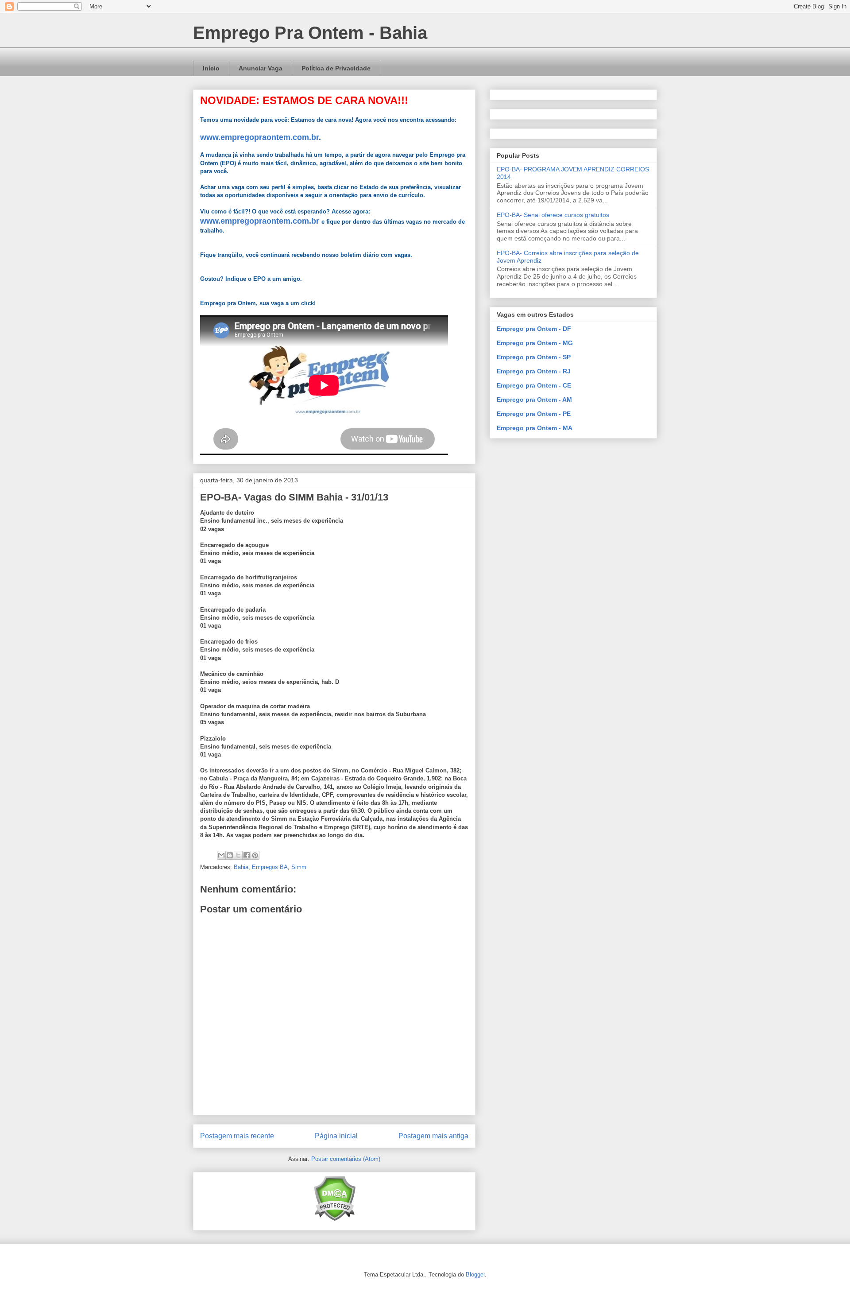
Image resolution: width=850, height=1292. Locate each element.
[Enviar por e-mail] (221, 855)
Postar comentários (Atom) (345, 1159)
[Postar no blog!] (229, 855)
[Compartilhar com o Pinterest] (255, 855)
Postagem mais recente (237, 1136)
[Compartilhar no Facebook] (246, 855)
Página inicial (336, 1136)
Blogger (475, 1274)
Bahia (241, 867)
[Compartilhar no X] (238, 855)
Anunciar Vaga (260, 68)
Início (211, 68)
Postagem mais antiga (433, 1136)
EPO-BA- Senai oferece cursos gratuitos (553, 214)
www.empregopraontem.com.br (259, 137)
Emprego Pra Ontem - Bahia (310, 33)
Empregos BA (270, 867)
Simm (298, 867)
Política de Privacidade (336, 68)
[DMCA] (334, 1219)
